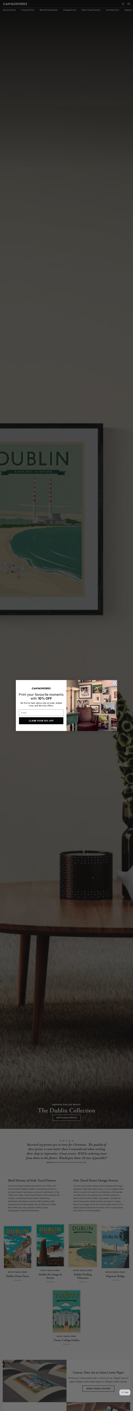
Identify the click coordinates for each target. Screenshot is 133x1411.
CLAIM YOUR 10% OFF (41, 720)
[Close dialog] (114, 683)
